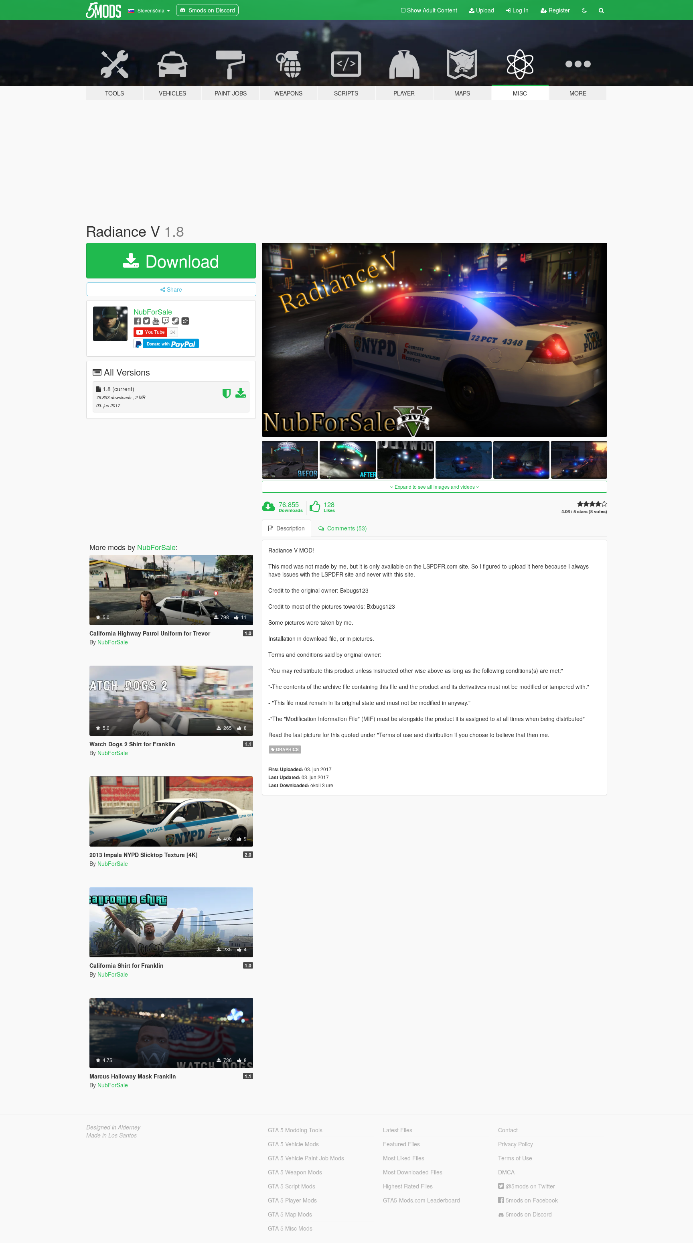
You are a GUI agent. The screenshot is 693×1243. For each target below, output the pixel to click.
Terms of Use (515, 1158)
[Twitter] (146, 320)
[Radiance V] (435, 340)
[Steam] (175, 320)
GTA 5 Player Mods (292, 1200)
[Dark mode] (584, 10)
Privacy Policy (515, 1144)
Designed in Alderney (113, 1127)
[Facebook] (137, 320)
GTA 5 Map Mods (290, 1214)
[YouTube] (156, 320)
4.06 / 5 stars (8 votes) (584, 511)
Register (558, 10)
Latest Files (397, 1130)
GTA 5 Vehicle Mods (293, 1144)
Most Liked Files (403, 1158)
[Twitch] (165, 320)
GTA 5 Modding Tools (295, 1130)
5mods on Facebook (531, 1200)
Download (179, 260)
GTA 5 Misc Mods (290, 1228)
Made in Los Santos (111, 1135)
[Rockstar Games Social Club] (185, 320)
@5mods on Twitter (529, 1186)
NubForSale (153, 311)
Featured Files (401, 1144)
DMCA (506, 1172)
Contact (508, 1130)
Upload (484, 10)
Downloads (291, 510)
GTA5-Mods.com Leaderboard (421, 1200)
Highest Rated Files (408, 1186)
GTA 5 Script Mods (291, 1186)
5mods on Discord (528, 1214)
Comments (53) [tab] (345, 528)
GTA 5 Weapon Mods (295, 1172)
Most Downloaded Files (412, 1172)
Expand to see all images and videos (434, 486)
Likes (329, 510)
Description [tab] (289, 528)
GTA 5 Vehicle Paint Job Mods (306, 1158)
